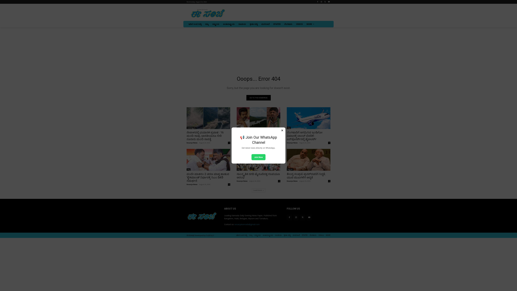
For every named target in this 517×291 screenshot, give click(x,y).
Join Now (258, 157)
